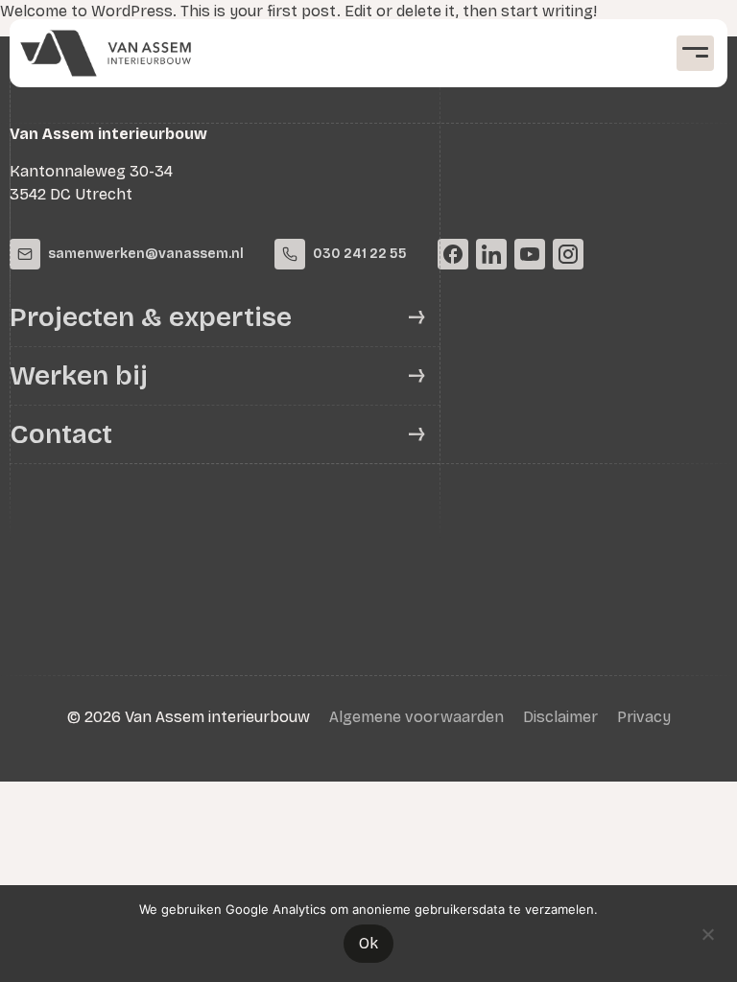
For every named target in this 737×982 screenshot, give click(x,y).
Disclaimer (560, 717)
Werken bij (79, 376)
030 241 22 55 (360, 254)
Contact (61, 434)
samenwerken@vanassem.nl (146, 254)
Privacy (644, 717)
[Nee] (707, 932)
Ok (368, 943)
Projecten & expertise (151, 317)
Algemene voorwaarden (416, 717)
